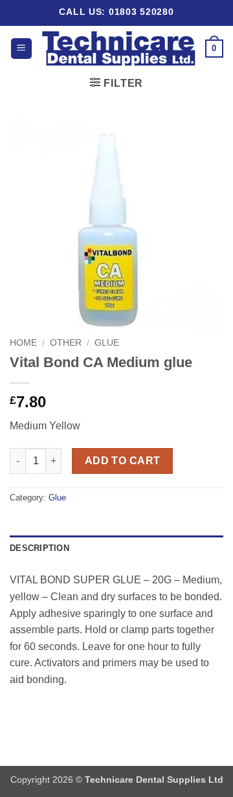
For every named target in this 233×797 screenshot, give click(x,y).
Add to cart (123, 460)
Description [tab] (39, 548)
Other (66, 343)
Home (23, 343)
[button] (21, 49)
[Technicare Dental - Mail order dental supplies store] (118, 48)
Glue (106, 343)
